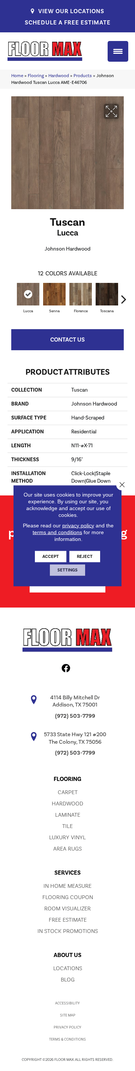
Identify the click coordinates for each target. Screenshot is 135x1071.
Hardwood (58, 76)
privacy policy (78, 525)
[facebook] (66, 669)
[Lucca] (28, 294)
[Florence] (81, 294)
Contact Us (67, 339)
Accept (50, 556)
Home (17, 76)
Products (83, 76)
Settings (67, 570)
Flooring (36, 76)
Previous (11, 295)
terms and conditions (57, 532)
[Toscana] (107, 294)
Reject (85, 556)
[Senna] (54, 294)
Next (123, 295)
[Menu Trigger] (118, 51)
